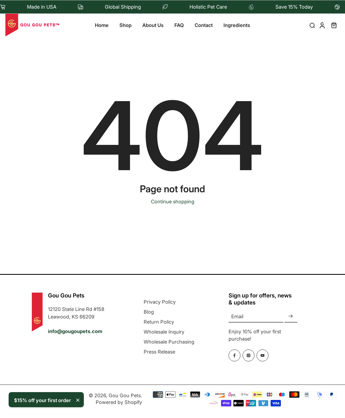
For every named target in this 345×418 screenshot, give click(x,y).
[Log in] (322, 25)
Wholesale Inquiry (164, 332)
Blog (149, 312)
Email (237, 316)
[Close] (78, 400)
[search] (312, 25)
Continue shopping (172, 201)
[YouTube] (262, 355)
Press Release (159, 352)
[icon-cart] (334, 25)
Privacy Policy (160, 302)
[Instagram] (248, 355)
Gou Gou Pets (125, 395)
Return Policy (159, 322)
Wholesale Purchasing (169, 342)
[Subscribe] (290, 317)
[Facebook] (234, 355)
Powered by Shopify (119, 402)
